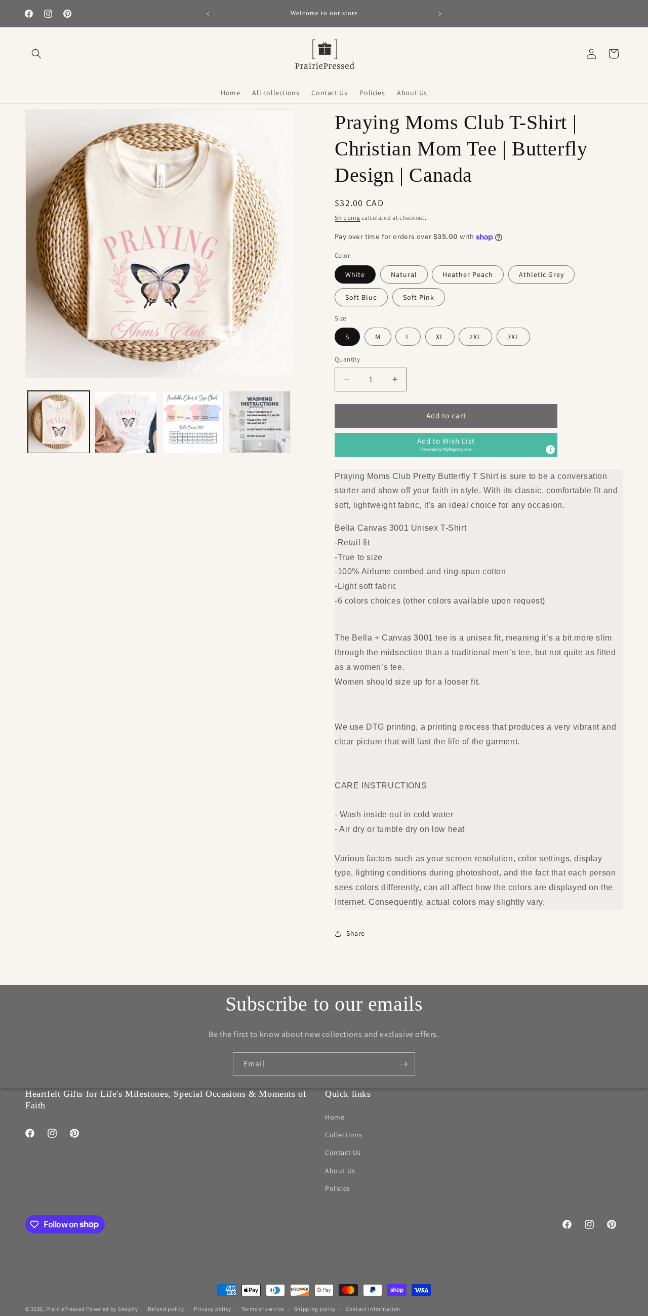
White (355, 274)
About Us (340, 1170)
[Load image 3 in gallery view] (193, 422)
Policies (337, 1188)
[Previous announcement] (208, 13)
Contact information (373, 1308)
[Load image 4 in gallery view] (260, 422)
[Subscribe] (403, 1064)
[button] (36, 54)
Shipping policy (315, 1308)
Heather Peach (467, 274)
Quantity (347, 359)
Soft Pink (418, 297)
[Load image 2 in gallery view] (125, 422)
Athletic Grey (541, 274)
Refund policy (166, 1308)
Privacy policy (212, 1308)
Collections (343, 1135)
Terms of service (262, 1308)
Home (334, 1117)
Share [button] (355, 933)
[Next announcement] (440, 13)
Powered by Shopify (112, 1308)
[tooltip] (550, 449)
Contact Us (343, 1153)
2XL (475, 336)
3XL (513, 336)
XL (440, 336)
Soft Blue (361, 297)
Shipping (347, 217)
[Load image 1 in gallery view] (59, 422)
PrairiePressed (65, 1308)
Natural (404, 274)
